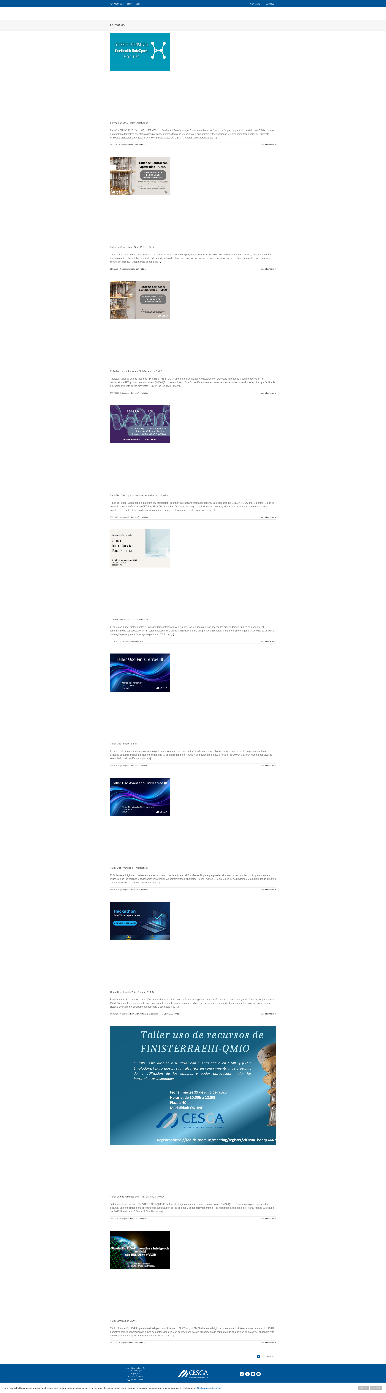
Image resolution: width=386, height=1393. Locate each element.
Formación (133, 145)
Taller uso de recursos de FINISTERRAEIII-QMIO (137, 1196)
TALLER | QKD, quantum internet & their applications (140, 495)
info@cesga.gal (133, 4)
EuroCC (166, 1014)
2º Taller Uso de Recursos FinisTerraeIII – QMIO (136, 371)
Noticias (142, 145)
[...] (215, 137)
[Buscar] (271, 12)
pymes (176, 1014)
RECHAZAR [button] (375, 1388)
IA (172, 1014)
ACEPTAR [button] (363, 1388)
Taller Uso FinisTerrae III (123, 743)
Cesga (160, 1014)
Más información (267, 145)
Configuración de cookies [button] (209, 1388)
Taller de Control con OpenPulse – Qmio (132, 247)
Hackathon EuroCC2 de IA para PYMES (132, 992)
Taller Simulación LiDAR (123, 1320)
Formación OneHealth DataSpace (129, 122)
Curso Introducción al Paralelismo (129, 619)
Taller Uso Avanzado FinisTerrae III (129, 867)
